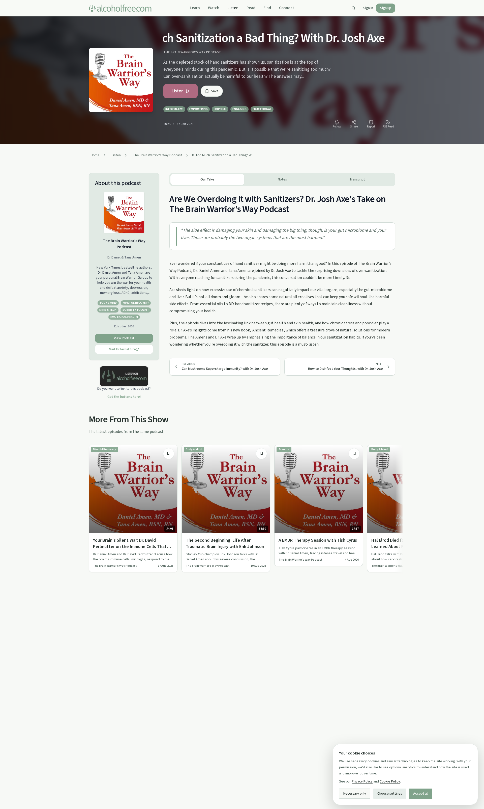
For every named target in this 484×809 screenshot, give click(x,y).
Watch (213, 8)
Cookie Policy (390, 781)
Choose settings (389, 793)
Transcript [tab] (357, 179)
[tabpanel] (282, 267)
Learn (195, 8)
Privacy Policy (362, 781)
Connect (286, 8)
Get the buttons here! (124, 396)
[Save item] (168, 453)
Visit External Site (122, 349)
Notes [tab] (282, 179)
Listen (232, 8)
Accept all (420, 793)
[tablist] (282, 179)
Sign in (368, 8)
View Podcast (124, 338)
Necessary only (354, 793)
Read (251, 8)
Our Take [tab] (207, 179)
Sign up (385, 8)
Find (267, 8)
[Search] (353, 8)
